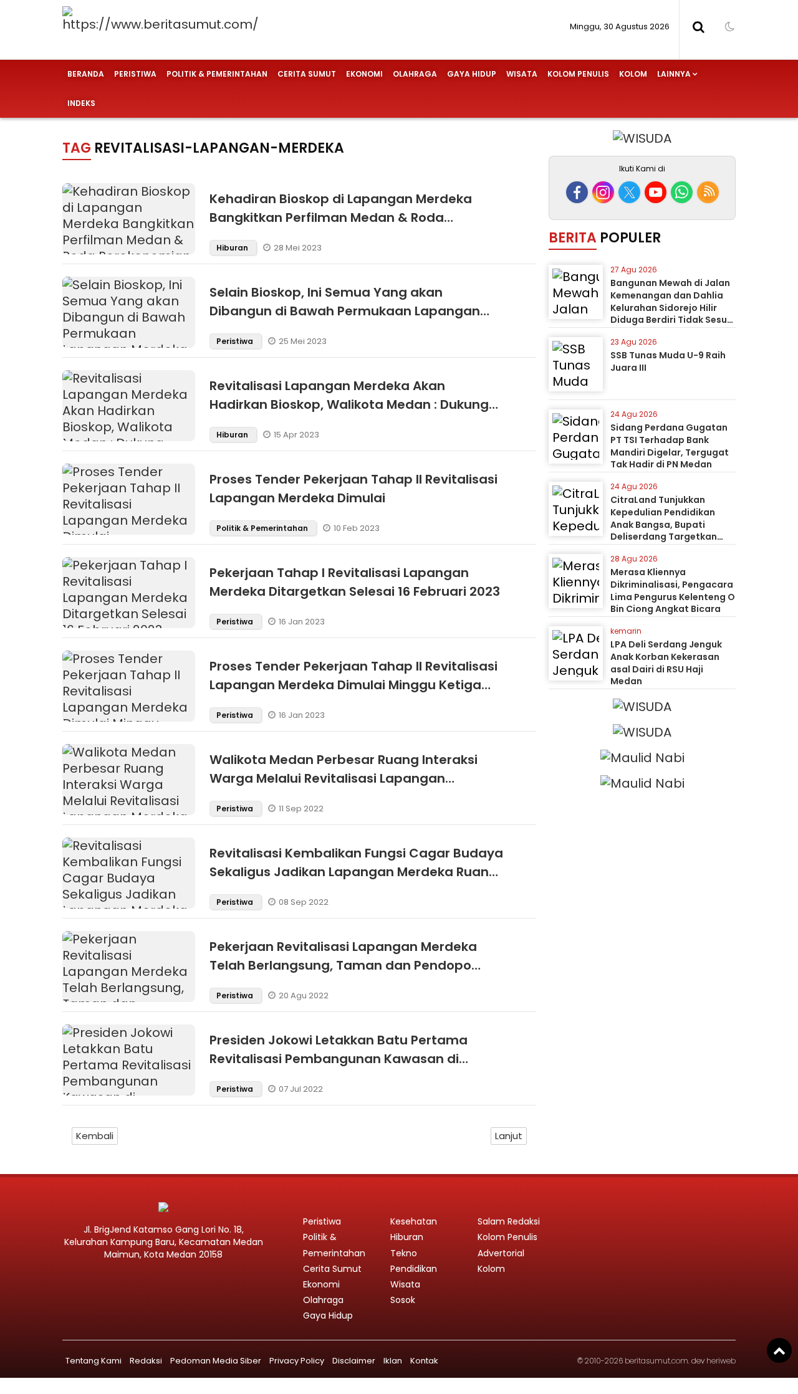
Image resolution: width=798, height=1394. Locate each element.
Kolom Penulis (578, 74)
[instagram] (603, 192)
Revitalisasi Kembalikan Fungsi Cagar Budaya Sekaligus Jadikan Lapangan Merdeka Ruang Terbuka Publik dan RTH (356, 871)
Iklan (392, 1361)
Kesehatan (413, 1221)
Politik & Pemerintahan (216, 74)
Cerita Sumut (306, 74)
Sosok (402, 1300)
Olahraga (415, 74)
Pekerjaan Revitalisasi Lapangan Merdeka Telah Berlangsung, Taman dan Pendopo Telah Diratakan (343, 965)
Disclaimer (353, 1361)
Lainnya (674, 74)
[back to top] (779, 1350)
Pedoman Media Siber (215, 1361)
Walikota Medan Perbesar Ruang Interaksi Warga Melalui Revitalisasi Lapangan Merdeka (343, 778)
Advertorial (501, 1253)
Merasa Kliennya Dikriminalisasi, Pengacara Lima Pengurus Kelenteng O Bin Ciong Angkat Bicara (672, 590)
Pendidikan (413, 1269)
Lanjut (508, 1135)
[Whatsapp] (682, 192)
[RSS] (708, 192)
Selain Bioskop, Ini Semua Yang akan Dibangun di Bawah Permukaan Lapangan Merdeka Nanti (344, 311)
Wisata (521, 74)
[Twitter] (629, 192)
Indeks (81, 103)
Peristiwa (135, 74)
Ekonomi (364, 74)
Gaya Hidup (471, 74)
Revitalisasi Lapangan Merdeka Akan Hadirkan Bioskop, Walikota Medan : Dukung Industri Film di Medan (349, 404)
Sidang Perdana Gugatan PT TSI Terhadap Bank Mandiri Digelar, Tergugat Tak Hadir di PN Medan (669, 445)
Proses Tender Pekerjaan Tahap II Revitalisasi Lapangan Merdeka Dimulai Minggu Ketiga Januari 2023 (353, 684)
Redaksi (146, 1361)
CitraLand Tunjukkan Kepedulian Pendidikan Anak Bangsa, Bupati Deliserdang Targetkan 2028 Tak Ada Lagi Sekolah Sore (671, 530)
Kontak (424, 1361)
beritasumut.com (656, 1360)
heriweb (721, 1360)
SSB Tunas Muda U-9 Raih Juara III (668, 361)
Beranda (85, 74)
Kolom (633, 74)
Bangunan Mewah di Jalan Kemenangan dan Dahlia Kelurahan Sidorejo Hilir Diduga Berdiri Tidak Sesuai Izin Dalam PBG (673, 307)
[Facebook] (577, 192)
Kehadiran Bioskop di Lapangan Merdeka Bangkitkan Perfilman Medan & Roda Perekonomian (340, 217)
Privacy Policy (296, 1361)
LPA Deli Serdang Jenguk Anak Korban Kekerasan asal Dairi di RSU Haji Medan (666, 662)
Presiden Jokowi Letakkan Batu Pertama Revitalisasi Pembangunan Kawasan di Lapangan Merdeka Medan (338, 1058)
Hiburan (233, 247)
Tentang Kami (93, 1361)
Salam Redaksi (509, 1221)
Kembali (94, 1135)
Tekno (403, 1253)
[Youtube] (655, 192)
